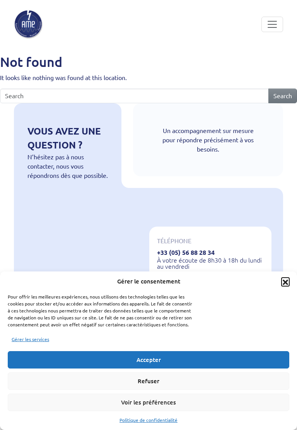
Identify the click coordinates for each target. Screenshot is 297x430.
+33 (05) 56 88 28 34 (186, 252)
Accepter (149, 360)
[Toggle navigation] (272, 24)
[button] (285, 281)
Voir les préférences (148, 402)
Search (282, 95)
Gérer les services (30, 339)
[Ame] (28, 24)
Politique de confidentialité (148, 420)
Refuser (148, 381)
